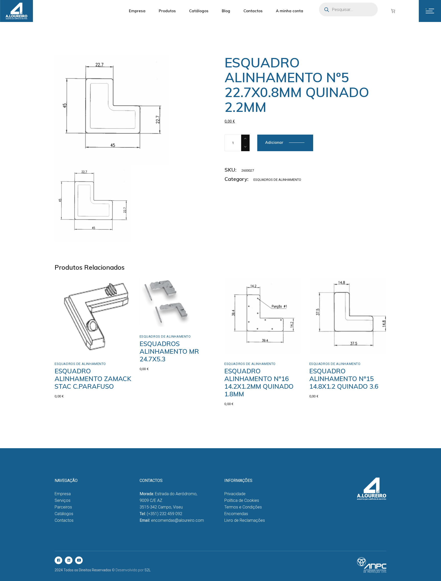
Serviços (62, 500)
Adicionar (274, 142)
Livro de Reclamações (244, 520)
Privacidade (235, 493)
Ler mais (166, 316)
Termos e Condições (243, 507)
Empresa (63, 493)
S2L (147, 570)
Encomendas (236, 513)
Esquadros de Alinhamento (277, 180)
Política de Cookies (241, 500)
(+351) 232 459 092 (164, 513)
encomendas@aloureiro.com (177, 520)
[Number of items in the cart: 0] (393, 11)
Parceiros (63, 507)
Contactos (64, 520)
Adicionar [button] (74, 348)
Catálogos (64, 513)
